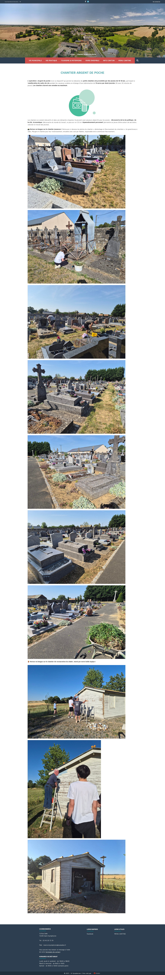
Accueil (72, 54)
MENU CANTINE (124, 60)
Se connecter (156, 1)
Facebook (90, 934)
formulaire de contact (53, 952)
